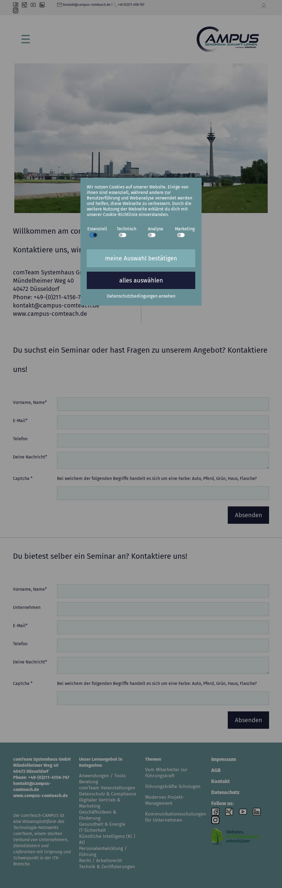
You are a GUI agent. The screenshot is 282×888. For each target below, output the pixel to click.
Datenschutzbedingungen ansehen (141, 296)
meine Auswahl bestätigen (141, 258)
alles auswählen (141, 280)
